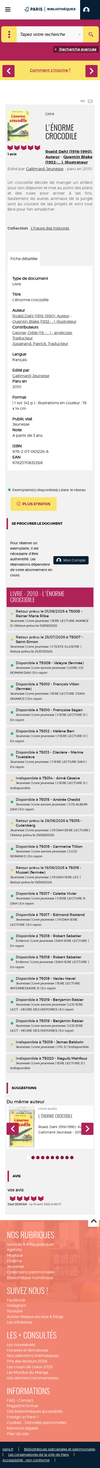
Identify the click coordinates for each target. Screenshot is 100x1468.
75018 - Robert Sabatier (60, 936)
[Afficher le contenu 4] (42, 1157)
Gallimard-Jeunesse (45, 169)
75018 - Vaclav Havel (57, 978)
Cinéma (14, 1261)
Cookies (14, 1422)
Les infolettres (19, 1322)
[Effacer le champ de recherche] (80, 34)
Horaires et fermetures (27, 1350)
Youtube (15, 1311)
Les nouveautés (21, 1344)
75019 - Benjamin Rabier (61, 999)
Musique (15, 1255)
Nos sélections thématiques (32, 1355)
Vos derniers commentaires (32, 1378)
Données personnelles (46, 1422)
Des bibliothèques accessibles (34, 1411)
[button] (90, 9)
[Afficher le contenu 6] (52, 1157)
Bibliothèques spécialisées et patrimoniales (59, 1449)
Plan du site (18, 1433)
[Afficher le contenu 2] (33, 1157)
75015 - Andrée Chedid (59, 799)
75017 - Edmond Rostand (62, 914)
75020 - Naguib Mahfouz (64, 1058)
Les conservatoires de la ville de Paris (38, 1454)
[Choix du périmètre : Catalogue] (9, 34)
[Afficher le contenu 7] (57, 1157)
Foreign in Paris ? (22, 1417)
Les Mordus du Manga (27, 1372)
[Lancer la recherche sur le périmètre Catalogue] (91, 34)
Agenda (14, 1249)
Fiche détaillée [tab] (23, 258)
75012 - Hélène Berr (57, 731)
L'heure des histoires (50, 228)
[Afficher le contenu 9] (67, 1157)
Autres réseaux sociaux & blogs (35, 1316)
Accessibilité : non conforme (26, 1460)
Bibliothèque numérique (30, 1277)
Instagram (16, 1305)
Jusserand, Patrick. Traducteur (40, 343)
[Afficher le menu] (8, 9)
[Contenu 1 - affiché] (28, 1157)
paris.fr (7, 1449)
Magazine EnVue (22, 1405)
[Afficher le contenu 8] (62, 1157)
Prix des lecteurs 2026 (27, 1361)
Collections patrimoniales (30, 1272)
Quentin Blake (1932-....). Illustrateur (68, 159)
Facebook (16, 1300)
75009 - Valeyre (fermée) (61, 663)
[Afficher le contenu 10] (72, 1157)
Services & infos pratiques (30, 1244)
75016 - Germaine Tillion (61, 846)
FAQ (11, 1400)
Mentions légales (22, 1428)
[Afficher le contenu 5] (47, 1157)
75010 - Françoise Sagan (61, 710)
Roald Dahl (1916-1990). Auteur (40, 316)
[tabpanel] (50, 371)
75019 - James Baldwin (62, 1042)
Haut (93, 1221)
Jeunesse (15, 1266)
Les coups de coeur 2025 (30, 1367)
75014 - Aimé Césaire (61, 778)
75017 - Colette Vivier (58, 893)
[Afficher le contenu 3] (38, 1157)
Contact (25, 1400)
